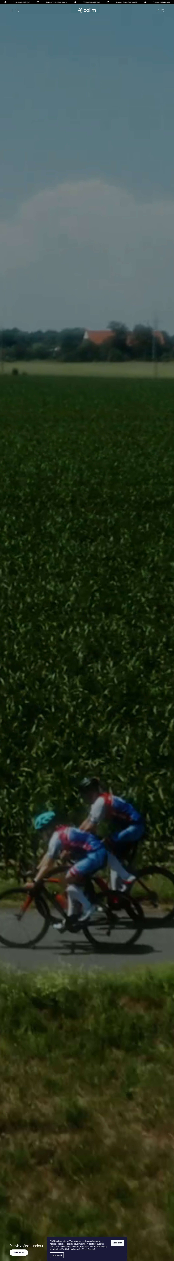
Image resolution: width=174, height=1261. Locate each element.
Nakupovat (19, 1252)
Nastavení (57, 1255)
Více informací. (88, 1249)
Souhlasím (117, 1243)
